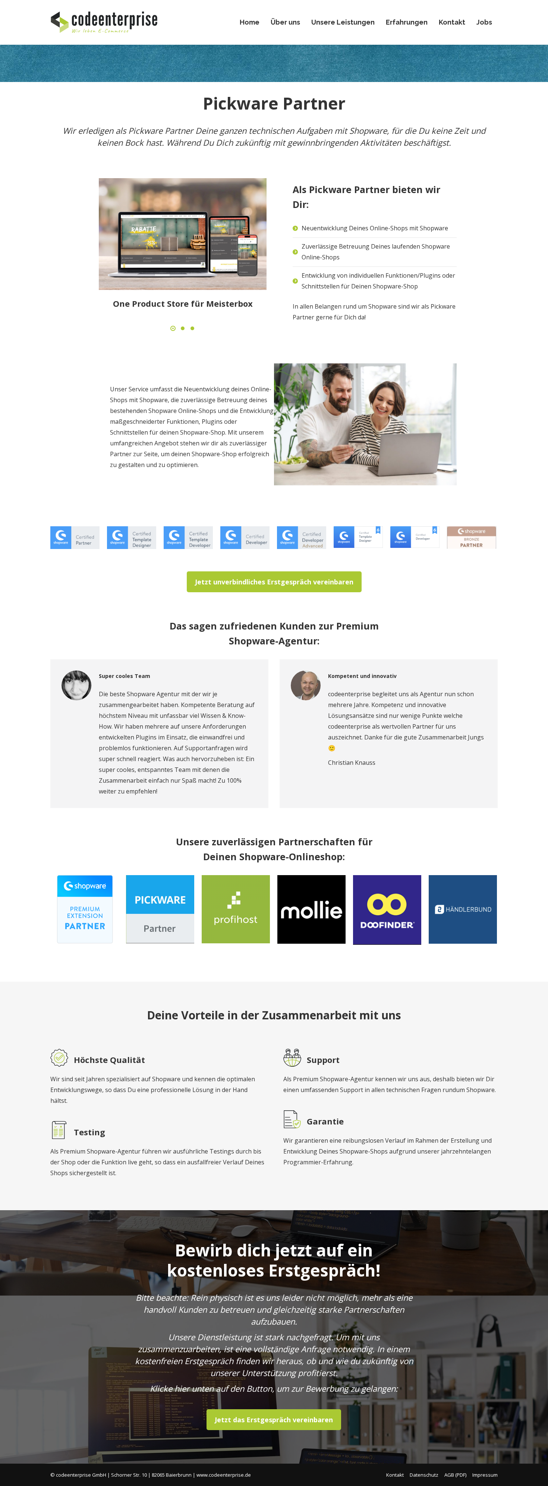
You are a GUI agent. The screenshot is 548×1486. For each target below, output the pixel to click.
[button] (173, 328)
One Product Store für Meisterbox (183, 303)
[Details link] (182, 234)
